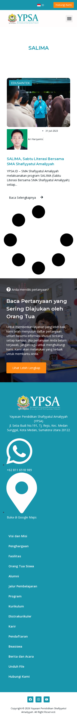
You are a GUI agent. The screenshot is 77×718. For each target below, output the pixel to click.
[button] (69, 18)
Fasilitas (15, 556)
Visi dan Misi (18, 536)
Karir (12, 626)
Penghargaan (19, 546)
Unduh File (16, 666)
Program (15, 596)
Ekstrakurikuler (20, 616)
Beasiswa (15, 646)
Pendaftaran (18, 636)
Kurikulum (16, 606)
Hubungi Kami (19, 676)
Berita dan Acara (21, 656)
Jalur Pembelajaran (23, 586)
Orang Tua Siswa (21, 566)
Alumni (14, 576)
